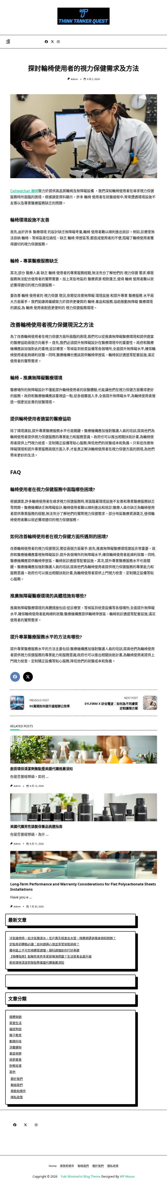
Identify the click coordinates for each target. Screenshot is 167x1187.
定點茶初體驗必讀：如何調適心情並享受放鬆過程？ (44, 944)
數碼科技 (15, 1041)
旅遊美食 (15, 1059)
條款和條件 (18, 1091)
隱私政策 (17, 1097)
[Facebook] (46, 42)
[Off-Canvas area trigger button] (8, 41)
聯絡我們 (17, 1085)
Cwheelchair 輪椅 (24, 190)
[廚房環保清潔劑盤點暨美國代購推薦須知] (83, 749)
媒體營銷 (15, 1017)
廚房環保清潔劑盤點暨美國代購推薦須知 (41, 768)
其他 (12, 1072)
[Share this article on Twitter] (28, 677)
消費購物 (15, 1047)
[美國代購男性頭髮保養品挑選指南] (83, 807)
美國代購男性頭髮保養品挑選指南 (36, 826)
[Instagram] (58, 42)
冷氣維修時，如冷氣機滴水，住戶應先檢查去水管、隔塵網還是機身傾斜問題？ (62, 938)
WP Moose (127, 1176)
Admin (74, 79)
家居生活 (15, 1023)
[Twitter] (52, 42)
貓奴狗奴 (15, 1029)
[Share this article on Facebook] (15, 677)
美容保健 (15, 1053)
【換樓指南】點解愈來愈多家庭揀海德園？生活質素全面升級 (50, 956)
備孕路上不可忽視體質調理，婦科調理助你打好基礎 (44, 950)
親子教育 (15, 1035)
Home (53, 1166)
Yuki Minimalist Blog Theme (80, 1176)
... (47, 776)
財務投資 (15, 1066)
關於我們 (17, 1079)
